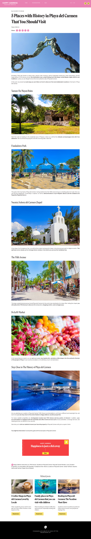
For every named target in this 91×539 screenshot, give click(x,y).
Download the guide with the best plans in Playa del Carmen (40, 430)
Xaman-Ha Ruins (68, 466)
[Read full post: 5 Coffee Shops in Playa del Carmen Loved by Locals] (22, 486)
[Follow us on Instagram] (88, 3)
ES (71, 2)
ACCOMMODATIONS (36, 2)
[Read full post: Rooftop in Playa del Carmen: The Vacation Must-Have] (69, 486)
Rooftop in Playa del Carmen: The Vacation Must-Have (67, 499)
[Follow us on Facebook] (85, 3)
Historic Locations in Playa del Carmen (53, 466)
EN (74, 2)
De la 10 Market (30, 468)
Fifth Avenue (33, 464)
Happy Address (15, 27)
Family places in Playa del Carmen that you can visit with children (45, 499)
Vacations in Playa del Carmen (44, 464)
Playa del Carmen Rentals (59, 464)
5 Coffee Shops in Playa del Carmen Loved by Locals (21, 499)
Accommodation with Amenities (26, 466)
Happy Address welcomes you (21, 464)
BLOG (46, 2)
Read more (16, 514)
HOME (26, 2)
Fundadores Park (38, 466)
